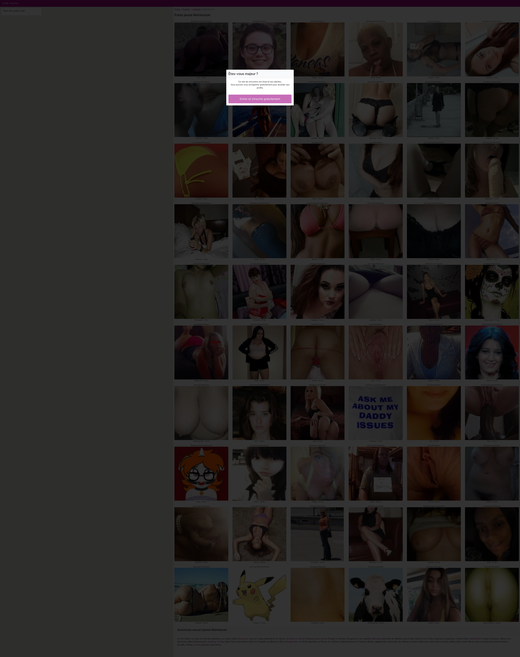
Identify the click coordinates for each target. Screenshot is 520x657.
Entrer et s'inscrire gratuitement (260, 99)
